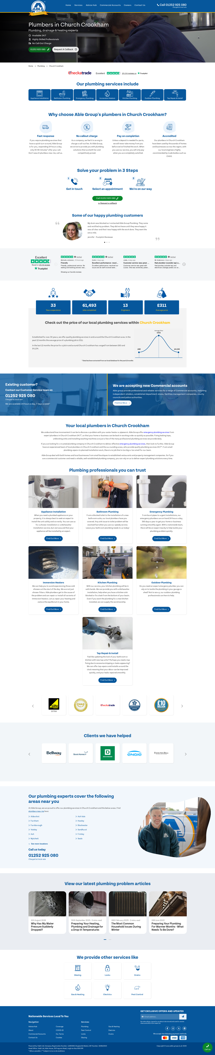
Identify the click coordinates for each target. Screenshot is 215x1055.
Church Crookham (56, 66)
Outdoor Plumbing (161, 582)
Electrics (111, 1030)
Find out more (121, 403)
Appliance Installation (53, 511)
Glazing (84, 1038)
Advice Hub (32, 1027)
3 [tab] (109, 242)
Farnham (34, 821)
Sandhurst (82, 830)
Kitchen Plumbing (107, 582)
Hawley (80, 821)
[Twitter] (179, 1028)
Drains (111, 1034)
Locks (83, 1034)
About (30, 1030)
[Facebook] (167, 1028)
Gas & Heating (114, 1027)
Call (173, 4)
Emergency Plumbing (161, 511)
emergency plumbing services (156, 432)
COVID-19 (59, 1030)
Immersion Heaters (53, 582)
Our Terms (60, 1034)
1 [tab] (104, 242)
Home (30, 66)
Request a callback (64, 49)
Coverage (59, 1027)
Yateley (33, 830)
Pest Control (86, 1030)
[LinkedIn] (184, 1028)
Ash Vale (81, 816)
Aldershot (34, 816)
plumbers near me (36, 811)
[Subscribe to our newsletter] (183, 1017)
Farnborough (36, 825)
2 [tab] (106, 242)
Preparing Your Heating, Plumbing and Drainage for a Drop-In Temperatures (87, 926)
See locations (39, 844)
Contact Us (32, 1038)
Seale (79, 838)
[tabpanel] (107, 231)
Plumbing (41, 66)
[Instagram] (173, 1028)
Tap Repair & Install (107, 653)
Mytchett (34, 838)
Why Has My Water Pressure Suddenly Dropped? (42, 926)
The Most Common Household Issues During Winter (126, 926)
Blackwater (82, 825)
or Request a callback (107, 203)
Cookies (59, 1038)
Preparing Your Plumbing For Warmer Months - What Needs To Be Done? (168, 926)
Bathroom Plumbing (108, 511)
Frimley (80, 834)
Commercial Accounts (37, 1034)
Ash (32, 834)
